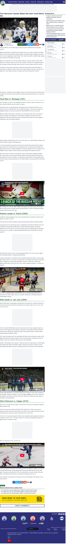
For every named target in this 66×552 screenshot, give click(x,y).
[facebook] (26, 44)
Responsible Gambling (63, 529)
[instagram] (61, 514)
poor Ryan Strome (9, 418)
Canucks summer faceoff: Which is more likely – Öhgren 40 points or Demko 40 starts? (55, 22)
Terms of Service (55, 529)
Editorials (21, 2)
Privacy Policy (48, 529)
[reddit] (37, 44)
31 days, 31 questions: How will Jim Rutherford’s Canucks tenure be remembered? (54, 17)
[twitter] (29, 44)
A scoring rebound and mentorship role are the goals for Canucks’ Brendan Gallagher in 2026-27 (55, 30)
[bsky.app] (32, 44)
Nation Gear (49, 2)
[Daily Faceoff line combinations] (40, 44)
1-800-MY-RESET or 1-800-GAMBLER (28, 532)
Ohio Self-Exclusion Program (14, 534)
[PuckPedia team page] (43, 44)
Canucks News (12, 2)
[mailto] (35, 44)
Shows (27, 2)
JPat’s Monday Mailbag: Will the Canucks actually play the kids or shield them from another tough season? (55, 35)
